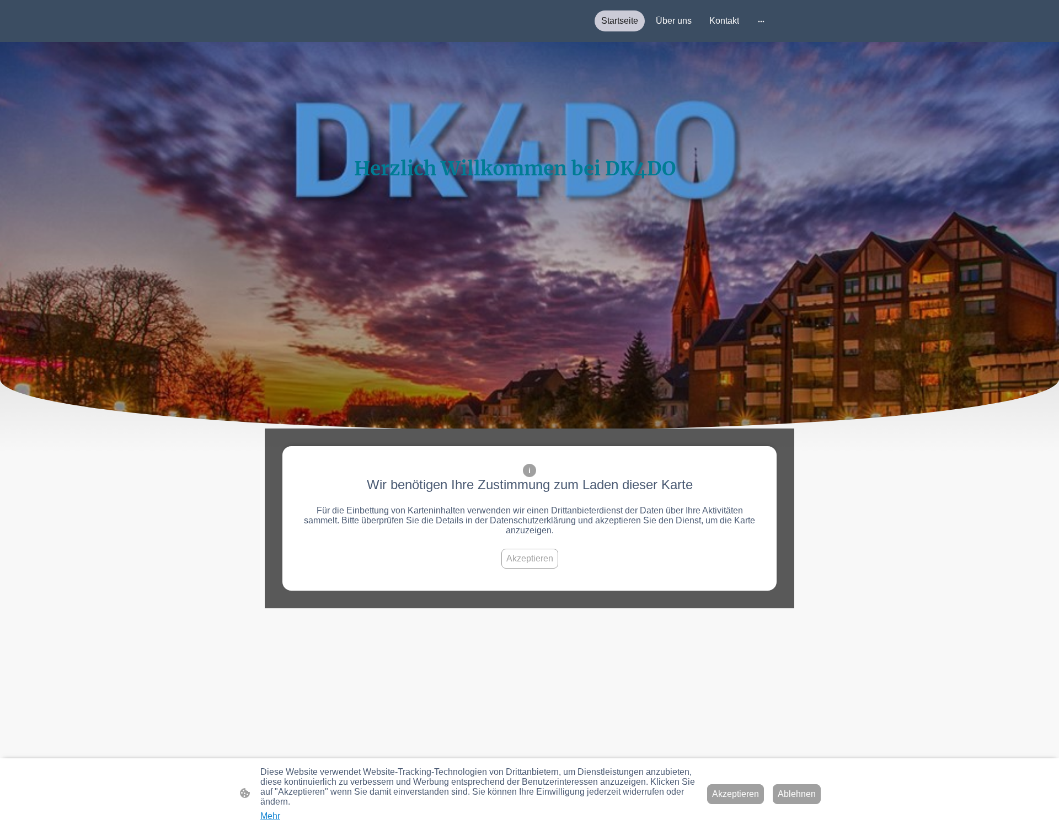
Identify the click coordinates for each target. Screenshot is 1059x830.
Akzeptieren (529, 558)
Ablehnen (797, 794)
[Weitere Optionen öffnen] (761, 20)
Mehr (270, 816)
